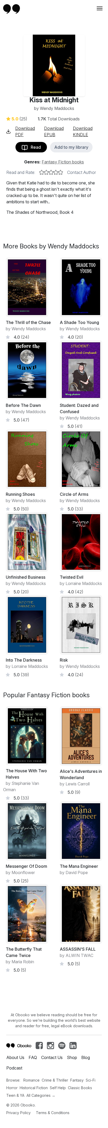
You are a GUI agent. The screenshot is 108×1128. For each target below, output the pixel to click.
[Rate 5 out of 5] (60, 172)
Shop (72, 1057)
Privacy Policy (18, 1112)
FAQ (33, 1057)
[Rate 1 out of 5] (41, 172)
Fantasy (77, 1080)
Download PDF (25, 131)
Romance (31, 1080)
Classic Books (80, 1088)
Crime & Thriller (55, 1080)
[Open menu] (99, 8)
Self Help (58, 1088)
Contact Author (81, 172)
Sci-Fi (90, 1080)
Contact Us (52, 1057)
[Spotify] (61, 1047)
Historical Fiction (34, 1088)
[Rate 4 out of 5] (55, 172)
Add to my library (71, 147)
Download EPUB (54, 131)
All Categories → (40, 1095)
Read (34, 147)
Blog (85, 1057)
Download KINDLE (83, 131)
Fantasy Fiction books (63, 161)
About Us (15, 1057)
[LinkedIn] (73, 1047)
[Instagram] (50, 1047)
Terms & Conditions (52, 1112)
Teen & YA (15, 1095)
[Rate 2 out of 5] (46, 172)
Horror (12, 1088)
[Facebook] (39, 1047)
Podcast (14, 1068)
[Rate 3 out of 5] (51, 172)
